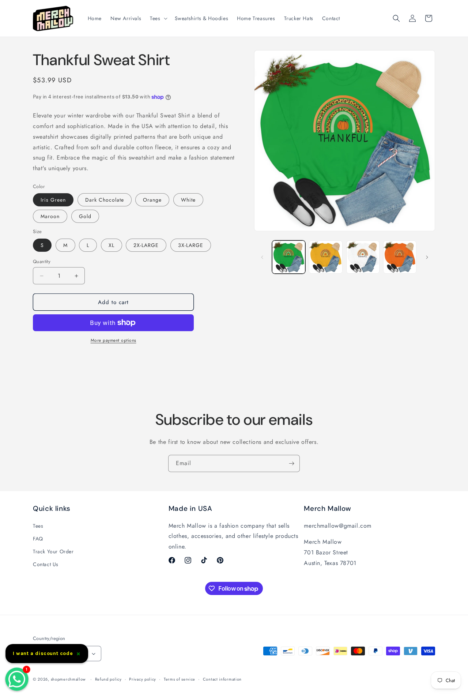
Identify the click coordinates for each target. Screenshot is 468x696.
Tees (38, 526)
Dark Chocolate (104, 199)
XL (111, 245)
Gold (85, 216)
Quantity (41, 261)
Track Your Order (53, 551)
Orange (152, 199)
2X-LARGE (146, 245)
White (188, 199)
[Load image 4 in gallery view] (399, 257)
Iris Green (53, 199)
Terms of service (179, 679)
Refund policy (108, 679)
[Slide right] (427, 257)
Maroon (50, 216)
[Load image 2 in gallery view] (325, 257)
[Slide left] (262, 257)
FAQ (38, 538)
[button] (158, 18)
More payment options (113, 340)
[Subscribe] (291, 463)
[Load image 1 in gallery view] (288, 257)
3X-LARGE (190, 245)
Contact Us (45, 564)
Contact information (222, 679)
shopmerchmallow (68, 679)
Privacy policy (142, 679)
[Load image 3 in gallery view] (363, 257)
